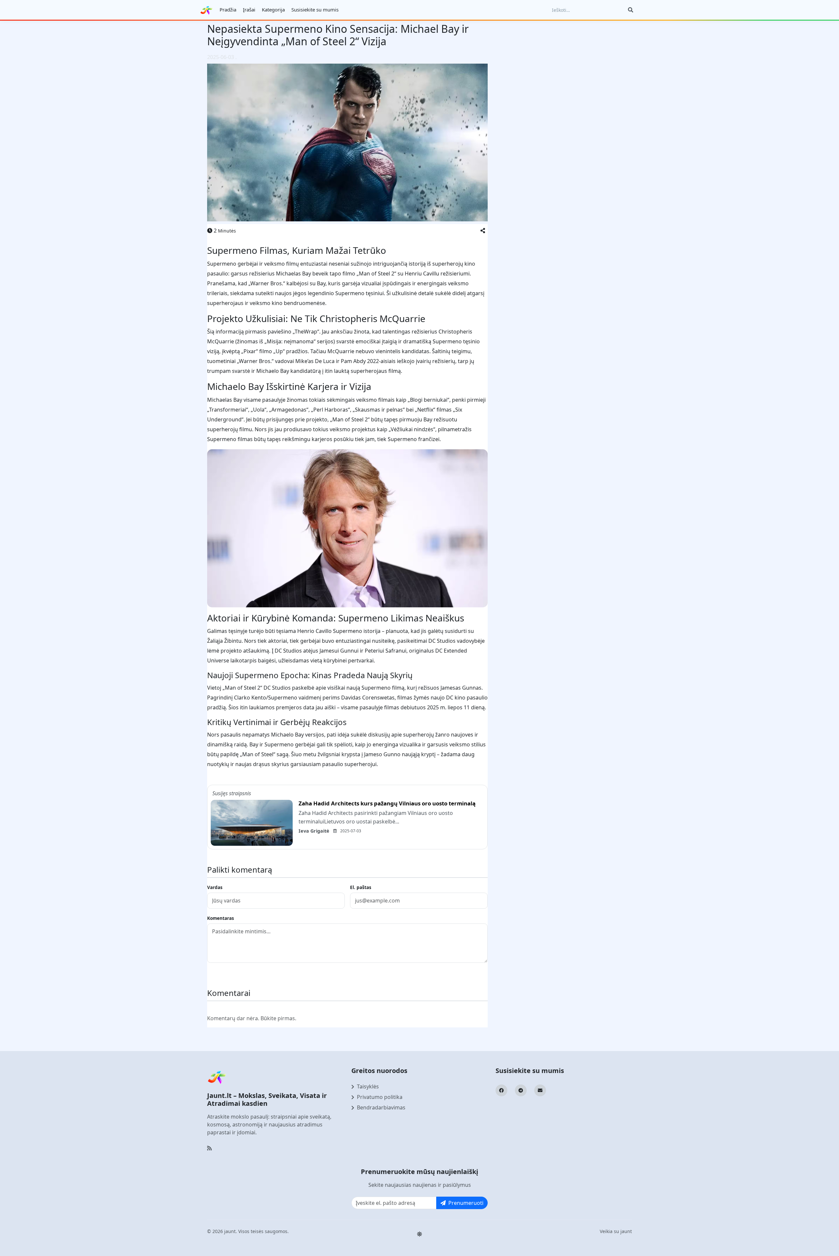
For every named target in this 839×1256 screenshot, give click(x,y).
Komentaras (220, 918)
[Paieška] (630, 9)
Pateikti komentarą (236, 974)
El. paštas (360, 887)
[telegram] (521, 1090)
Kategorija (273, 9)
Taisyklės (368, 1086)
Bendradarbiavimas (381, 1107)
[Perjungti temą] (419, 1234)
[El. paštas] (540, 1090)
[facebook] (501, 1090)
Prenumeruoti (465, 1202)
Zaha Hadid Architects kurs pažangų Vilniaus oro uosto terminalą (387, 803)
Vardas (215, 887)
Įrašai (249, 9)
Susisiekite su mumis (315, 9)
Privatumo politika (379, 1097)
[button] (483, 230)
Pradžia (228, 9)
